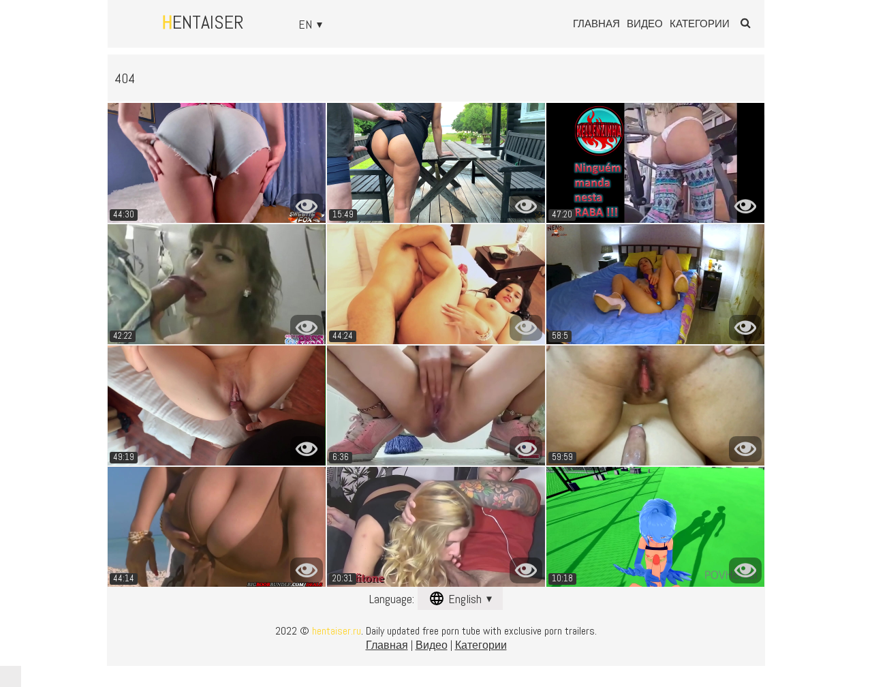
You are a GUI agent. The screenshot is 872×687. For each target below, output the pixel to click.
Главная (596, 23)
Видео (645, 23)
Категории (700, 23)
